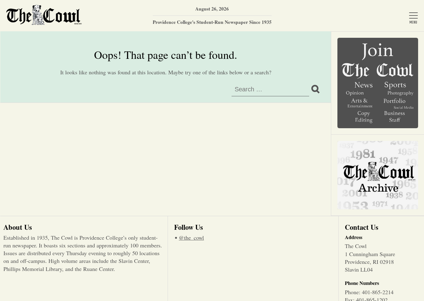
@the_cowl (191, 237)
